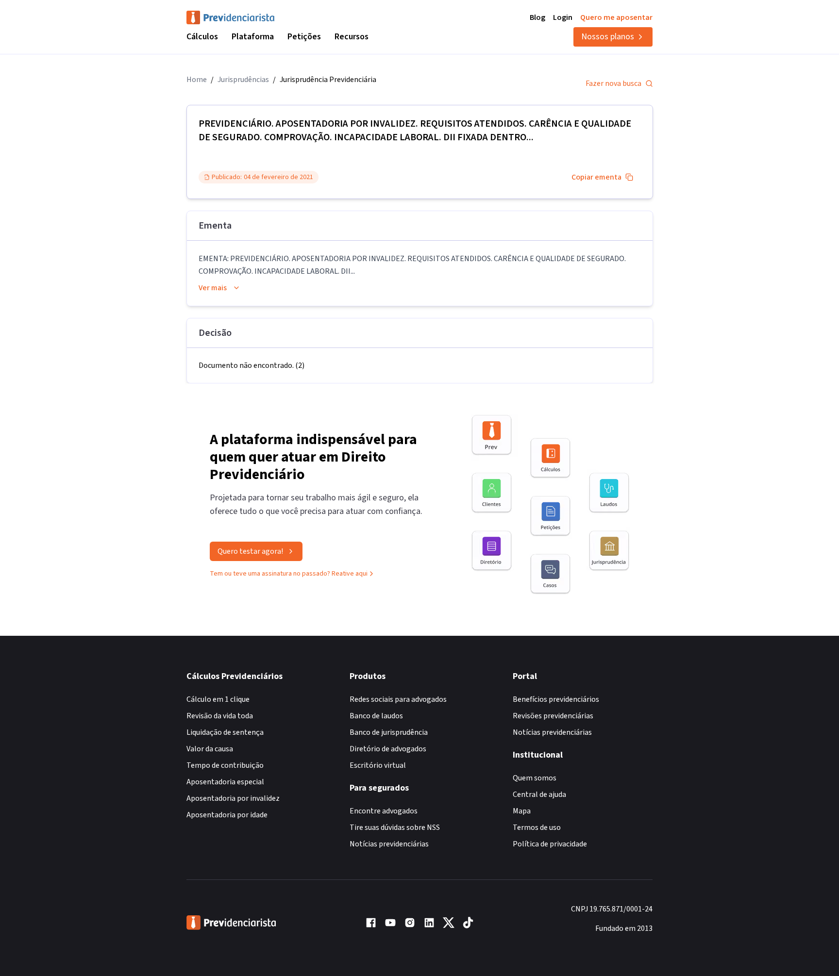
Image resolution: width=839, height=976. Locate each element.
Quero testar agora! (250, 551)
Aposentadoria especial (225, 781)
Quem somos (534, 778)
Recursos (352, 37)
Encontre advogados (384, 811)
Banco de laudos (376, 715)
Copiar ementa (596, 177)
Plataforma (253, 37)
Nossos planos (607, 37)
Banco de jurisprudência (389, 732)
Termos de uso (537, 827)
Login (562, 17)
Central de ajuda (539, 794)
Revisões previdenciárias (553, 715)
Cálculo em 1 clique (218, 699)
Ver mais (213, 287)
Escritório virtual (378, 765)
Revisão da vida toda (219, 715)
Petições (304, 37)
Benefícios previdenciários (556, 699)
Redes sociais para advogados (398, 699)
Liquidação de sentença (225, 732)
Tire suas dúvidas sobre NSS (395, 827)
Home (196, 79)
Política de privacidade (550, 844)
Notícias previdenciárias (389, 844)
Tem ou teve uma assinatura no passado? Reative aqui (289, 574)
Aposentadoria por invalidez (233, 798)
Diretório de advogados (388, 748)
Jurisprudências (243, 79)
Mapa (522, 811)
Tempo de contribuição (225, 765)
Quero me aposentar (616, 17)
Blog (537, 17)
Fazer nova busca (613, 83)
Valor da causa (209, 748)
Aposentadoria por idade (227, 815)
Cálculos (202, 37)
